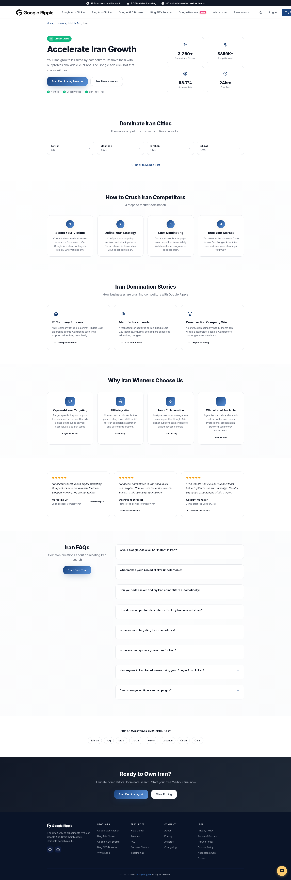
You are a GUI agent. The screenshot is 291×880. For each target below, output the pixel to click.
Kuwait (151, 740)
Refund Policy (205, 841)
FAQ (133, 841)
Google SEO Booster (131, 12)
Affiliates (169, 841)
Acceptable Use (207, 852)
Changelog (170, 847)
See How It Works (106, 81)
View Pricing (164, 794)
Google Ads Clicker (73, 12)
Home (50, 23)
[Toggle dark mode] (260, 12)
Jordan (136, 740)
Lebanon (168, 740)
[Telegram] (50, 849)
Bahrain (95, 740)
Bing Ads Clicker (102, 12)
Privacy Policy (206, 830)
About (167, 830)
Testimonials (137, 852)
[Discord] (58, 849)
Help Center (137, 830)
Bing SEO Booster (161, 12)
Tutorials (135, 836)
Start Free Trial (77, 570)
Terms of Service (207, 836)
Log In (273, 12)
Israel (121, 740)
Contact (202, 858)
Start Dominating (129, 794)
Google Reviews (192, 12)
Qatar (198, 740)
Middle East (75, 23)
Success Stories (140, 847)
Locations (61, 23)
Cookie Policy (205, 847)
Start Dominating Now (65, 81)
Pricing (168, 836)
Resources (240, 12)
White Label (220, 12)
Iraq (109, 740)
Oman (183, 740)
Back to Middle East (147, 165)
